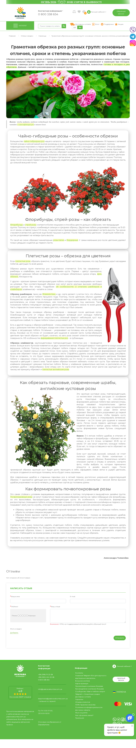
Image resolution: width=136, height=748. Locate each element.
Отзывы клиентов (82, 702)
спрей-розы (30, 225)
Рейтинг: (14, 607)
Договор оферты (82, 710)
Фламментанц (49, 294)
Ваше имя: (15, 596)
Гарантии (79, 699)
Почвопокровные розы (21, 497)
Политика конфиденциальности (88, 707)
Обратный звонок (121, 12)
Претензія (79, 718)
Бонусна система (82, 681)
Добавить (14, 633)
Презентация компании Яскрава (89, 686)
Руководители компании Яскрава (89, 689)
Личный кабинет (124, 666)
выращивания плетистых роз (54, 338)
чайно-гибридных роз (34, 141)
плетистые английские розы (55, 369)
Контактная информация (48, 11)
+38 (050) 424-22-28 (46, 677)
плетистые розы (23, 261)
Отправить (119, 638)
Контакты (79, 673)
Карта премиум (81, 683)
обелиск (14, 276)
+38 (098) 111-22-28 (45, 674)
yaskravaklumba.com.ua (16, 717)
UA (74, 27)
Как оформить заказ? (84, 715)
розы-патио (58, 240)
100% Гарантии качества (85, 705)
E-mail (72, 596)
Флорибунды (16, 225)
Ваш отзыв (55, 607)
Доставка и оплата (83, 697)
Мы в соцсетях (81, 713)
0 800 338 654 (48, 14)
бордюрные (72, 240)
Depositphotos (43, 725)
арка (99, 274)
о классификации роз (25, 124)
